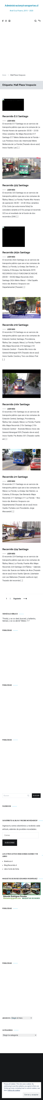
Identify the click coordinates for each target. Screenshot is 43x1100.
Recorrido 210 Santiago (15, 325)
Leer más (11, 121)
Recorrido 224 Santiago (15, 549)
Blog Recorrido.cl (10, 865)
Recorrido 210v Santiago (16, 404)
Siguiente (17, 599)
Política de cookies (14, 1090)
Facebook (6, 806)
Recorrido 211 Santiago (15, 477)
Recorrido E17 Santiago (15, 116)
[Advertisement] (21, 49)
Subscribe (10, 843)
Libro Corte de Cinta (11, 869)
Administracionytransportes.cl (21, 6)
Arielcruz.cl (8, 861)
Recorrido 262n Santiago (16, 253)
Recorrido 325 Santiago (15, 185)
